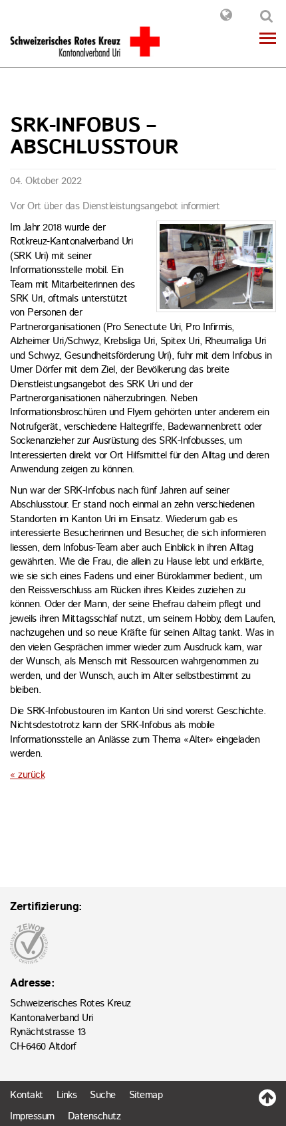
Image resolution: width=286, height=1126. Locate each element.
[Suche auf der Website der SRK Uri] (263, 18)
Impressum (32, 1116)
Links (67, 1095)
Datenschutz (94, 1116)
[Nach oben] (267, 1095)
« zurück (27, 775)
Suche (103, 1095)
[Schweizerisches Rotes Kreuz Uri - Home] (85, 41)
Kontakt (226, 16)
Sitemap (146, 1095)
